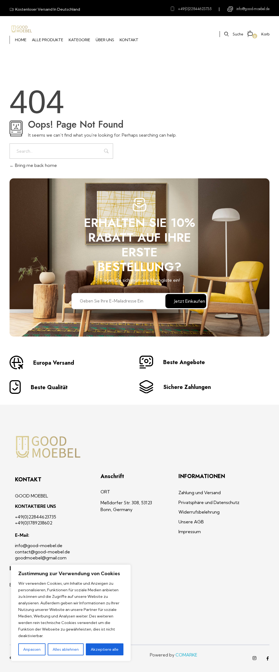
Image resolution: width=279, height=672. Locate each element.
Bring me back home (35, 165)
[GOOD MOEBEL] (21, 29)
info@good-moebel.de (252, 8)
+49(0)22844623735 (194, 8)
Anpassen (32, 649)
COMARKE (186, 655)
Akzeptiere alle (105, 649)
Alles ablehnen (66, 649)
